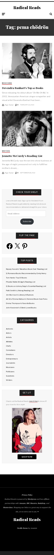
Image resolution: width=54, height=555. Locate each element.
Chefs (8, 346)
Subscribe (27, 221)
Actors (8, 333)
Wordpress (32, 499)
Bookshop (41, 503)
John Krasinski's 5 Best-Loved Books (21, 308)
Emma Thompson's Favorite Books (20, 303)
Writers (6, 151)
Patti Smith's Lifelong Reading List (20, 290)
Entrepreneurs (12, 359)
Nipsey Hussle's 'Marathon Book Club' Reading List (26, 269)
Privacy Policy (27, 495)
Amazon (22, 503)
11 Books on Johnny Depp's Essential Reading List (26, 286)
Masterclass (8, 507)
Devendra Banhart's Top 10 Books (22, 88)
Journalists (10, 363)
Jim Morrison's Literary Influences (20, 295)
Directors (10, 354)
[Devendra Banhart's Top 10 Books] (27, 61)
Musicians (7, 83)
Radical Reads (27, 8)
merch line (33, 401)
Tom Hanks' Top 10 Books (16, 278)
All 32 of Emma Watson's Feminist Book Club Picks (26, 299)
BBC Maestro (32, 503)
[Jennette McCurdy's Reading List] (27, 128)
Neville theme (22, 528)
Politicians (10, 372)
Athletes (9, 342)
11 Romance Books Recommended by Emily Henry (26, 273)
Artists (9, 337)
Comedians (10, 350)
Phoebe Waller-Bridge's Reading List (20, 282)
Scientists (10, 376)
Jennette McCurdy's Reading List (22, 155)
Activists (9, 329)
